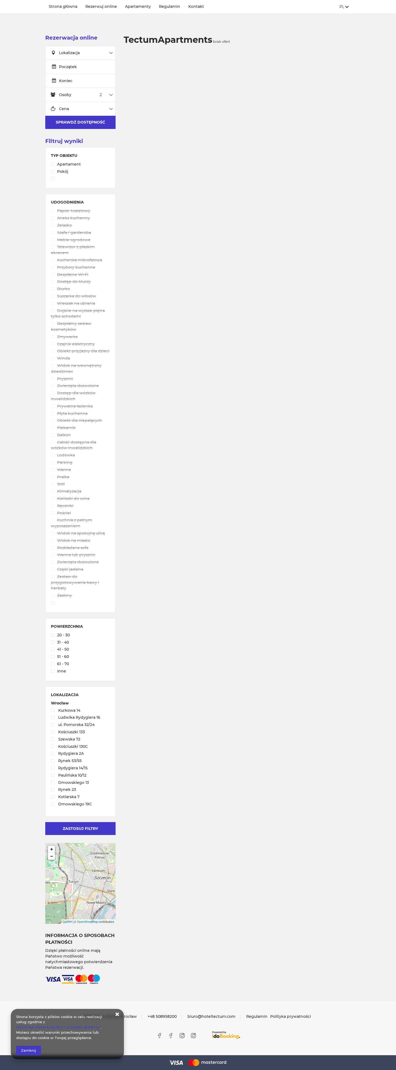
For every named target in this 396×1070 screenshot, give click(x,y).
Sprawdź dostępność (80, 122)
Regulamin (169, 6)
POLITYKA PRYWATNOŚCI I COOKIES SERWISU (58, 1027)
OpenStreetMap (87, 921)
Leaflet (67, 921)
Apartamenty (138, 6)
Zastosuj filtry (80, 828)
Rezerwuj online (101, 6)
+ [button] (51, 849)
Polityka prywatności (290, 1016)
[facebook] (159, 1035)
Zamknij (28, 1050)
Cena (64, 108)
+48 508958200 (162, 1016)
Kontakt (196, 6)
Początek (68, 66)
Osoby (65, 94)
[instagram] (182, 1035)
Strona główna (63, 6)
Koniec (65, 80)
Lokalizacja (69, 52)
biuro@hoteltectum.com (211, 1016)
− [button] (51, 856)
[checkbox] (80, 165)
